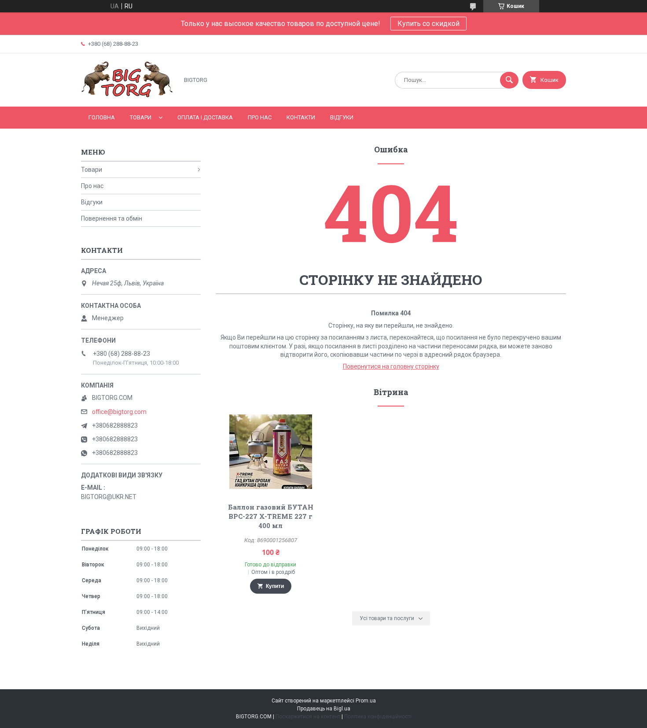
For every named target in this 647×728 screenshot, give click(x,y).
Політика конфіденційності (378, 716)
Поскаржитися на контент (308, 716)
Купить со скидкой (428, 23)
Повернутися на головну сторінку (391, 366)
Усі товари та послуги (387, 618)
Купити (275, 586)
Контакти (301, 117)
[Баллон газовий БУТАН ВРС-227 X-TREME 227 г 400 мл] (270, 451)
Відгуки (341, 117)
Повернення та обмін (111, 218)
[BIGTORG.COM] (127, 95)
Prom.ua (366, 701)
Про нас (260, 117)
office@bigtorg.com (119, 411)
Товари (140, 117)
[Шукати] (509, 80)
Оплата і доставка (205, 117)
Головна (101, 117)
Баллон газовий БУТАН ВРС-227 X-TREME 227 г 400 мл (270, 516)
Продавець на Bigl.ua (323, 709)
